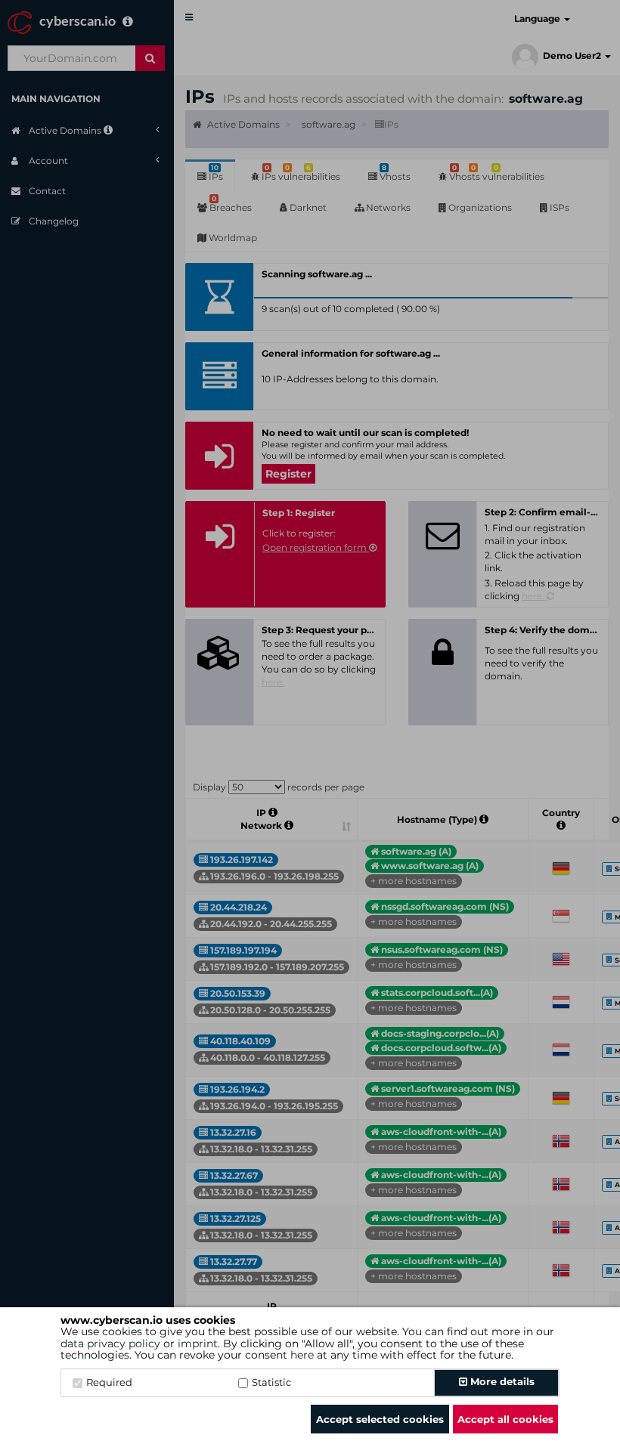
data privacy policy (110, 1343)
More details (501, 1381)
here (302, 1355)
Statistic (271, 1382)
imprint (198, 1343)
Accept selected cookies (380, 1419)
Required (109, 1382)
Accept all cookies (505, 1419)
